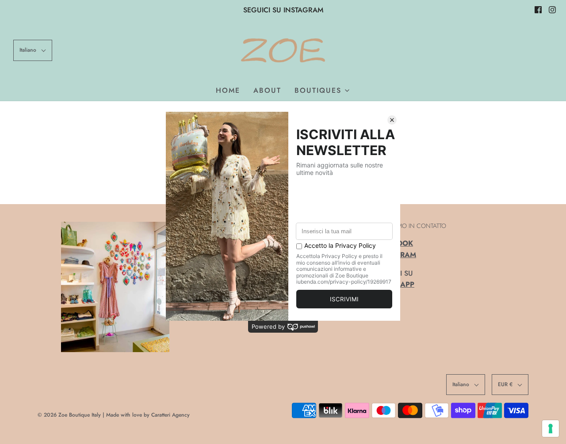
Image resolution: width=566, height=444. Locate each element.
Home (228, 90)
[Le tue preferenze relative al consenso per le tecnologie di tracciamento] (550, 428)
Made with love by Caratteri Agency (148, 415)
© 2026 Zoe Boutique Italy (69, 415)
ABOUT (267, 90)
